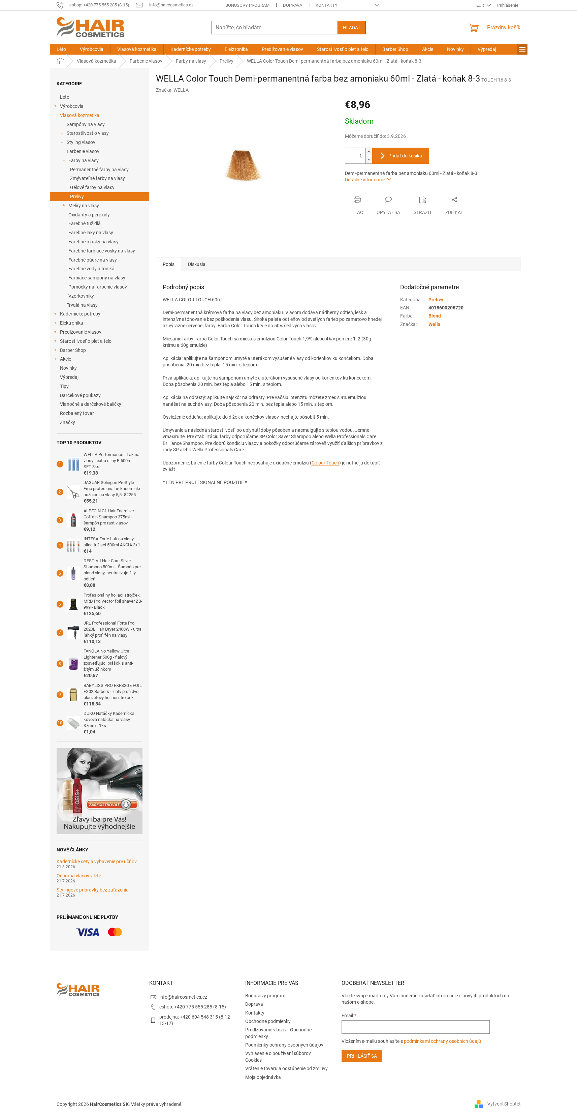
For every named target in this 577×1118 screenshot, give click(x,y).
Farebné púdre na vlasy (92, 260)
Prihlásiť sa (362, 1056)
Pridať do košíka (405, 155)
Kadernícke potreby (80, 313)
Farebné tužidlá (84, 223)
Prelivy (77, 196)
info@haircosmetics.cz (183, 997)
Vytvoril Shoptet (504, 1104)
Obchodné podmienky (268, 1021)
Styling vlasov (81, 142)
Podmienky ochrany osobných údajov (284, 1045)
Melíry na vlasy (83, 205)
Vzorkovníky (81, 296)
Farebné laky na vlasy (90, 232)
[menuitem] (61, 49)
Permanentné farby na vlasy (99, 169)
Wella (434, 324)
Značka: (172, 90)
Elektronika (71, 323)
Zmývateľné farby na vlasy (97, 178)
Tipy (64, 386)
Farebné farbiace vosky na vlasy (101, 250)
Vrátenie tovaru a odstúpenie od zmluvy (286, 1068)
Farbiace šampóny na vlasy (96, 277)
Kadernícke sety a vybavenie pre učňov (97, 861)
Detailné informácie (365, 179)
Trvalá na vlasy (82, 305)
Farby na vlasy (83, 160)
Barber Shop (73, 350)
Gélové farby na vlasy (92, 187)
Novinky (68, 368)
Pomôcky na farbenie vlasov (97, 287)
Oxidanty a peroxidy (89, 214)
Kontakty (327, 5)
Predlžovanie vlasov (80, 332)
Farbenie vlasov (83, 151)
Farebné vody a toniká (91, 268)
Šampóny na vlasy (86, 124)
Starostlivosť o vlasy (88, 133)
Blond (434, 316)
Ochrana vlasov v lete (79, 875)
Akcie (65, 359)
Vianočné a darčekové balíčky (90, 404)
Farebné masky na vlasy (93, 241)
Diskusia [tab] (196, 264)
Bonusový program (247, 5)
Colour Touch (325, 462)
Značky (67, 422)
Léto (64, 97)
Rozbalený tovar (77, 413)
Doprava (292, 5)
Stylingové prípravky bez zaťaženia (93, 890)
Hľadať (351, 27)
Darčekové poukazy (80, 395)
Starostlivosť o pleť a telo (85, 341)
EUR (480, 5)
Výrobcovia (72, 106)
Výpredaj (69, 377)
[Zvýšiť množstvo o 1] (368, 152)
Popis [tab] (168, 264)
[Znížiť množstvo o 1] (368, 159)
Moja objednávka (263, 1077)
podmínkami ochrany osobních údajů (442, 1041)
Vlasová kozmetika (79, 115)
